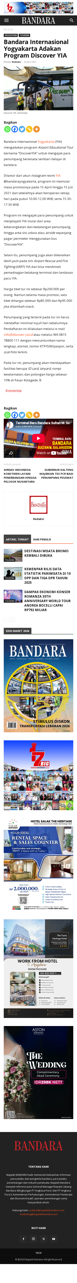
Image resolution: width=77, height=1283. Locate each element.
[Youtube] (53, 1239)
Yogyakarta (46, 141)
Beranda (8, 29)
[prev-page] (6, 619)
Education (11, 35)
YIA (58, 175)
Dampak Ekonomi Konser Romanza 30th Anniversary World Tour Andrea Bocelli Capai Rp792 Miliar (47, 601)
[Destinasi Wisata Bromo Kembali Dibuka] (13, 555)
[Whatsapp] (7, 129)
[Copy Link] (29, 129)
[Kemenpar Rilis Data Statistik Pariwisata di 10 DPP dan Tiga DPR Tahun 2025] (13, 573)
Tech (38, 1252)
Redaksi (16, 61)
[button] (6, 20)
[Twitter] (22, 129)
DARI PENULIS (42, 539)
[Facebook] (14, 129)
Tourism (24, 35)
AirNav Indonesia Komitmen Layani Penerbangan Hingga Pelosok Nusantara (20, 475)
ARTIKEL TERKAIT (17, 539)
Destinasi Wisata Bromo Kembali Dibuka (46, 553)
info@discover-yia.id (18, 334)
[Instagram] (33, 1239)
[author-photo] (38, 513)
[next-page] (12, 619)
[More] (36, 129)
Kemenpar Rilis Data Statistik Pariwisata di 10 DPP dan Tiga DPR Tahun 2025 (47, 576)
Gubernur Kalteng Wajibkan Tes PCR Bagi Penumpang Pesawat (56, 473)
